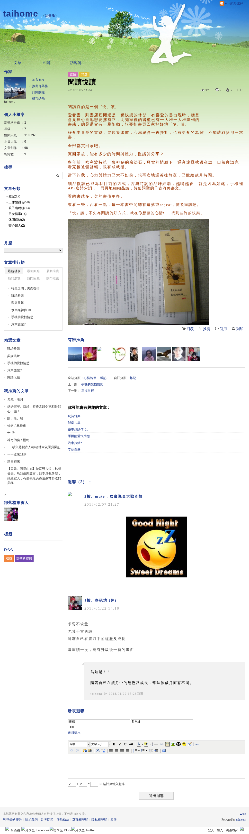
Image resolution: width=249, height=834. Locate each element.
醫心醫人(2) (17, 225)
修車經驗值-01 (78, 429)
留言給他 (38, 99)
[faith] (119, 354)
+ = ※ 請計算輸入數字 (100, 784)
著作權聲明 (80, 820)
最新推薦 (52, 271)
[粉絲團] (7, 829)
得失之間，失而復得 (25, 288)
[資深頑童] (149, 354)
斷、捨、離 (15, 418)
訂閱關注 (38, 92)
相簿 (47, 63)
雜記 (103, 378)
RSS (9, 558)
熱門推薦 (52, 278)
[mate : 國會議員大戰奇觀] (104, 354)
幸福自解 (87, 390)
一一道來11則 (17, 454)
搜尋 (58, 175)
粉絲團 (15, 830)
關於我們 (31, 820)
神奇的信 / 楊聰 (18, 440)
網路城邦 (232, 830)
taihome (20, 14)
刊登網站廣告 (12, 820)
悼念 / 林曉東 (16, 425)
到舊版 (50, 15)
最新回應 (33, 271)
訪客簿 (76, 63)
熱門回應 (33, 278)
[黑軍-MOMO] (134, 354)
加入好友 (38, 80)
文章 (17, 63)
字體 (72, 744)
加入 (220, 830)
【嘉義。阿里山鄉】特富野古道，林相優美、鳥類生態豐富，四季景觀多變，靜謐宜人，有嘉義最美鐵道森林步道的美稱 (34, 476)
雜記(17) (14, 196)
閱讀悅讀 (13, 377)
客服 (113, 820)
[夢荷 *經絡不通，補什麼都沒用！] (90, 354)
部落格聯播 (24, 558)
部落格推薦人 (16, 502)
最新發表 (14, 271)
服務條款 (63, 820)
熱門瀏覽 (14, 278)
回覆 (190, 329)
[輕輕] (179, 354)
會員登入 (74, 732)
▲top (243, 813)
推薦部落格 (40, 86)
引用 (223, 329)
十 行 (11, 433)
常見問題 (47, 820)
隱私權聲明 (99, 820)
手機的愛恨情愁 (92, 384)
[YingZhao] (164, 354)
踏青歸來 (13, 461)
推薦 (206, 329)
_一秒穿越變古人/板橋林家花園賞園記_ (34, 447)
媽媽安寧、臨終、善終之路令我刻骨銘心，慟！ (34, 409)
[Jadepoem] (75, 354)
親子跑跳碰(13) (19, 208)
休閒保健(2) (17, 220)
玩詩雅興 (74, 416)
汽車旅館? (75, 443)
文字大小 (96, 744)
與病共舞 (74, 423)
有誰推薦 (76, 340)
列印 (239, 329)
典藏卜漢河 (15, 399)
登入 (211, 830)
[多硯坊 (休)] (193, 354)
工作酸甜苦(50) (19, 202)
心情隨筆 (90, 378)
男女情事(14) (18, 214)
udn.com (241, 819)
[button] (79, 744)
